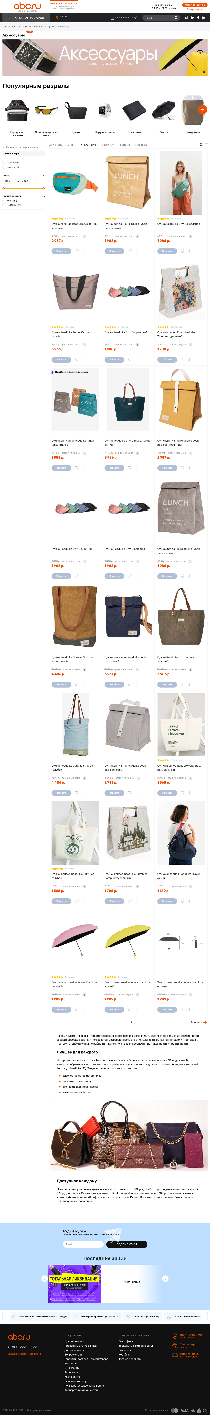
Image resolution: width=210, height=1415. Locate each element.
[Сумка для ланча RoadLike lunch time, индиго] (75, 399)
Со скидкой (13, 167)
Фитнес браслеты (129, 1359)
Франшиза (71, 1372)
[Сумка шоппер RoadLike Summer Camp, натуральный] (128, 833)
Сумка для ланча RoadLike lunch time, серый (178, 551)
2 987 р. (58, 241)
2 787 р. (163, 457)
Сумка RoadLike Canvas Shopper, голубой (73, 768)
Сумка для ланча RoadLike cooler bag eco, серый (126, 768)
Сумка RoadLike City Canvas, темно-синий (128, 442)
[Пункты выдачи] (60, 19)
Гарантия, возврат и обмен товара (86, 1359)
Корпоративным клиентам (81, 1390)
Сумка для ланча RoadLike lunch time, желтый (126, 226)
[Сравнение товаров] (186, 17)
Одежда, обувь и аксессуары (22, 147)
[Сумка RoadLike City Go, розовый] (128, 291)
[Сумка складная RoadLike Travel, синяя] (181, 833)
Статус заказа (195, 9)
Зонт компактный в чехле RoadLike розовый (74, 984)
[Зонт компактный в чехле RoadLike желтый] (128, 941)
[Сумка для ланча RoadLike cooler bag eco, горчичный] (181, 399)
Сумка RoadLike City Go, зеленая (178, 223)
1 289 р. (58, 999)
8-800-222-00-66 (162, 5)
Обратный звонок (195, 4)
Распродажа (122, 17)
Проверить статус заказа (80, 1345)
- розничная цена (66, 236)
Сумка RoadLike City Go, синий (72, 548)
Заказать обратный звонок (25, 1353)
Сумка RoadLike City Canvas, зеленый (176, 659)
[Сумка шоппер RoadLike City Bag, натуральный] (181, 724)
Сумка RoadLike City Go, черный (126, 548)
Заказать (61, 251)
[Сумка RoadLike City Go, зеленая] (181, 183)
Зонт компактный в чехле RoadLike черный (180, 984)
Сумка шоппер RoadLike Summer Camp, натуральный (126, 876)
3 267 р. (111, 674)
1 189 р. (163, 891)
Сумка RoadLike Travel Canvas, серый (71, 334)
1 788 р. (163, 349)
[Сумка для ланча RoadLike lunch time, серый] (181, 508)
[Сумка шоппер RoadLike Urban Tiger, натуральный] (181, 291)
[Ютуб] (24, 1369)
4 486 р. (58, 674)
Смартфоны (125, 1341)
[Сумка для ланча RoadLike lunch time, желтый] (128, 183)
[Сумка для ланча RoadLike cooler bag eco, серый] (128, 724)
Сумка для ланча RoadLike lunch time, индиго (73, 442)
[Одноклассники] (17, 1369)
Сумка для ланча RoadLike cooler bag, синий (126, 659)
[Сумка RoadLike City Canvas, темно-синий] (128, 399)
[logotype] (26, 6)
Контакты (70, 1363)
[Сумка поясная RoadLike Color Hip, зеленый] (75, 183)
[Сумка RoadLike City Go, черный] (128, 508)
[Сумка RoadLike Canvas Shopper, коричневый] (75, 616)
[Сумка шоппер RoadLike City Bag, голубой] (75, 833)
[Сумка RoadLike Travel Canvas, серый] (75, 291)
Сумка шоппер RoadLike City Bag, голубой (73, 876)
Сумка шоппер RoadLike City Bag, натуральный (179, 768)
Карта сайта (72, 1376)
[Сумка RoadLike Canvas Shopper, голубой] (75, 724)
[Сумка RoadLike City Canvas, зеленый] (181, 616)
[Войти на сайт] (198, 17)
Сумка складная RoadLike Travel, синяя (178, 876)
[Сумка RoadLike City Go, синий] (75, 508)
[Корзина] (204, 17)
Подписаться (127, 1244)
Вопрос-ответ (73, 1354)
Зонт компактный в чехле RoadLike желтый (127, 984)
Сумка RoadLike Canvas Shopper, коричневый (73, 659)
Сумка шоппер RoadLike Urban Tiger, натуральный (177, 334)
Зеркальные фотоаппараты (135, 1345)
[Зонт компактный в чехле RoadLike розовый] (75, 941)
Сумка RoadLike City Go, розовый (126, 332)
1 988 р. (111, 241)
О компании (72, 1367)
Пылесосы (124, 1350)
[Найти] (176, 17)
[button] (202, 109)
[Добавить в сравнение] (83, 251)
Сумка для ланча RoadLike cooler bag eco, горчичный (178, 442)
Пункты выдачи (74, 1341)
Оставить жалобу (75, 1381)
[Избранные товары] (192, 17)
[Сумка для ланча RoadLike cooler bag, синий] (128, 616)
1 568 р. (163, 782)
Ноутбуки (124, 1354)
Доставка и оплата (76, 1350)
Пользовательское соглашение (84, 1385)
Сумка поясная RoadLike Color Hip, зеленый (74, 226)
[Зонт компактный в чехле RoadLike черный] (181, 941)
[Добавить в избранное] (76, 251)
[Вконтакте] (10, 1369)
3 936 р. (58, 349)
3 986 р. (111, 457)
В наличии (13, 162)
